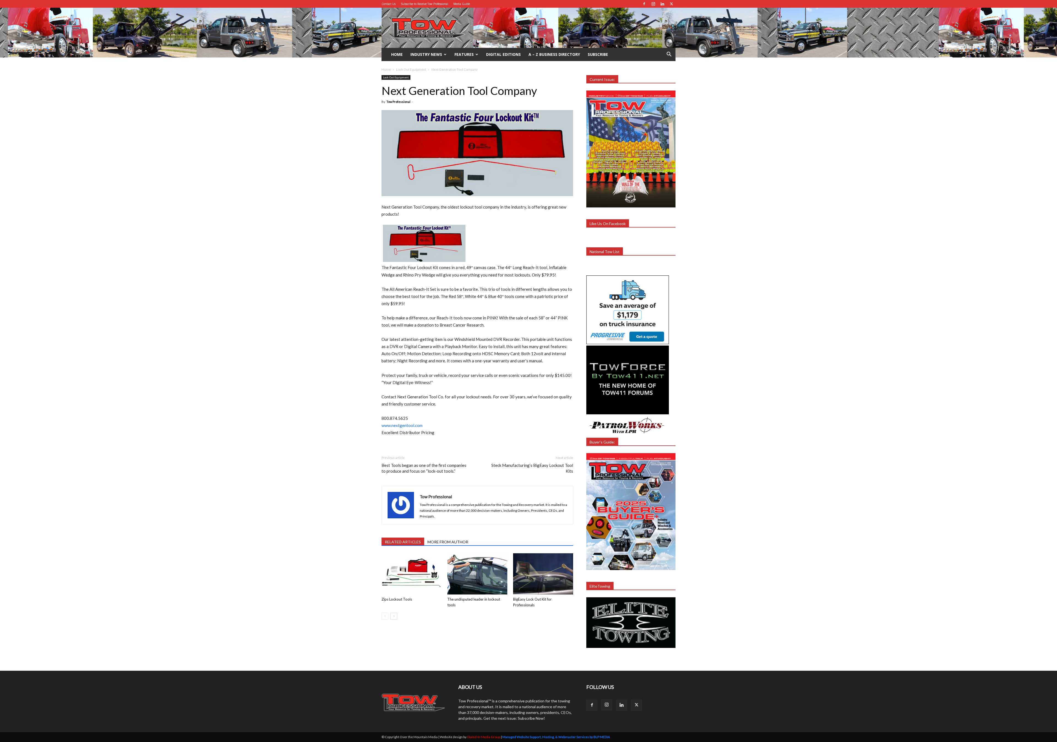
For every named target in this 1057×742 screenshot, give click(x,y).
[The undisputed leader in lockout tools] (477, 574)
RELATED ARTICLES (403, 542)
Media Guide (461, 4)
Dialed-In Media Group (483, 737)
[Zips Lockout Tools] (412, 574)
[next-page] (393, 616)
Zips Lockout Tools (397, 599)
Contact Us (389, 4)
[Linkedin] (662, 4)
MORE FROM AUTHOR (447, 542)
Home (397, 54)
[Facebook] (644, 4)
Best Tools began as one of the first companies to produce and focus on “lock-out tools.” (424, 468)
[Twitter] (671, 4)
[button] (668, 55)
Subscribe (598, 54)
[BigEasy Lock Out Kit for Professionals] (543, 574)
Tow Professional (398, 101)
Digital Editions (503, 54)
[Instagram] (653, 4)
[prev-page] (385, 616)
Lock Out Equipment (411, 69)
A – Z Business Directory (554, 54)
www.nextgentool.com (402, 425)
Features (464, 54)
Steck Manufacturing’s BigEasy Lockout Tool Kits (532, 468)
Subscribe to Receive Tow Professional (424, 4)
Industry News (426, 54)
